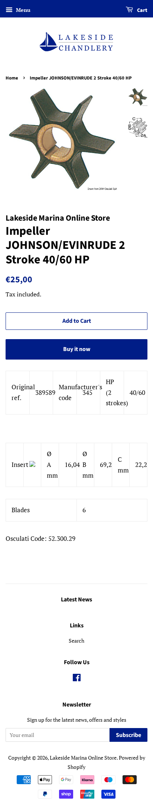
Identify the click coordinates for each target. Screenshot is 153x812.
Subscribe (128, 735)
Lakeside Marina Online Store (83, 757)
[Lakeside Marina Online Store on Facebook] (76, 678)
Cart (141, 10)
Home (12, 78)
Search (76, 640)
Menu (22, 9)
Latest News (76, 599)
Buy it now (76, 349)
